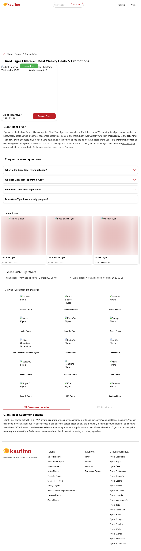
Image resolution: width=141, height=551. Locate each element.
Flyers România (117, 524)
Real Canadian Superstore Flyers (62, 490)
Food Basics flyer (56, 257)
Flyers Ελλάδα (117, 490)
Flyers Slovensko (117, 538)
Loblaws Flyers (54, 495)
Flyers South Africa (118, 543)
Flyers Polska (115, 514)
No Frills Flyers (54, 456)
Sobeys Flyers (54, 485)
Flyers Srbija (115, 528)
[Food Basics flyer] (69, 235)
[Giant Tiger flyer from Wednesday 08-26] (29, 88)
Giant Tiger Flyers (55, 480)
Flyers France (116, 485)
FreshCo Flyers (54, 476)
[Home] (4, 54)
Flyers (132, 4)
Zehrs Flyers (53, 500)
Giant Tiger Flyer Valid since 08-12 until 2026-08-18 (31, 277)
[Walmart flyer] (115, 235)
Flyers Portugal (116, 519)
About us (89, 466)
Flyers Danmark (117, 476)
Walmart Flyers (54, 466)
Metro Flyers (53, 471)
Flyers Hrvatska (116, 495)
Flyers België (115, 461)
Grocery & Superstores (26, 54)
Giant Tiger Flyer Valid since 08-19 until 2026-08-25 (98, 277)
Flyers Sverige (116, 533)
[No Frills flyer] (23, 235)
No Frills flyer (8, 257)
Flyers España (116, 480)
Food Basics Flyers (56, 461)
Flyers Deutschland (118, 471)
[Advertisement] (70, 31)
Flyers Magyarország (119, 500)
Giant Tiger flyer (11, 115)
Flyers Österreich (117, 456)
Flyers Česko (115, 466)
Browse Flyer (44, 116)
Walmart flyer (128, 143)
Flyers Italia (115, 504)
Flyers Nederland (117, 509)
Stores (121, 4)
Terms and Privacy (93, 471)
